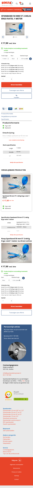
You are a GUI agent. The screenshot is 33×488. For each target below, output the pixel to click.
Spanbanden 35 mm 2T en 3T (12, 412)
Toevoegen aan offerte (16, 90)
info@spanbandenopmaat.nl (12, 373)
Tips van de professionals (11, 454)
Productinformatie (7, 114)
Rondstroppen (7, 441)
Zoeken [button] (16, 3)
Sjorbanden (6, 437)
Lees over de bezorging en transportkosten (30, 59)
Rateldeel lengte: (24, 55)
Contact (29, 9)
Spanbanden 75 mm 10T (10, 416)
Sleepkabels (7, 443)
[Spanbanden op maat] (7, 3)
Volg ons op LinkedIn (19, 460)
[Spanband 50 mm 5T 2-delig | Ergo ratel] (15, 29)
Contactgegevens (8, 450)
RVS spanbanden (8, 422)
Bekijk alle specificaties (16, 162)
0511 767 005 (7, 375)
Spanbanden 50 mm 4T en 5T (12, 414)
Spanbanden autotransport (11, 420)
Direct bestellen (16, 85)
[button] (30, 3)
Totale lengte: (4, 55)
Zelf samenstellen (8, 431)
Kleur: (12, 55)
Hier (23, 381)
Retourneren (7, 452)
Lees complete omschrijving (16, 140)
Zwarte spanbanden (9, 424)
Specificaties (5, 119)
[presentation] (3, 37)
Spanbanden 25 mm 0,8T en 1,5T (13, 410)
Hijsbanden (6, 439)
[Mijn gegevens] (26, 3)
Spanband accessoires (10, 418)
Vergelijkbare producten (9, 116)
